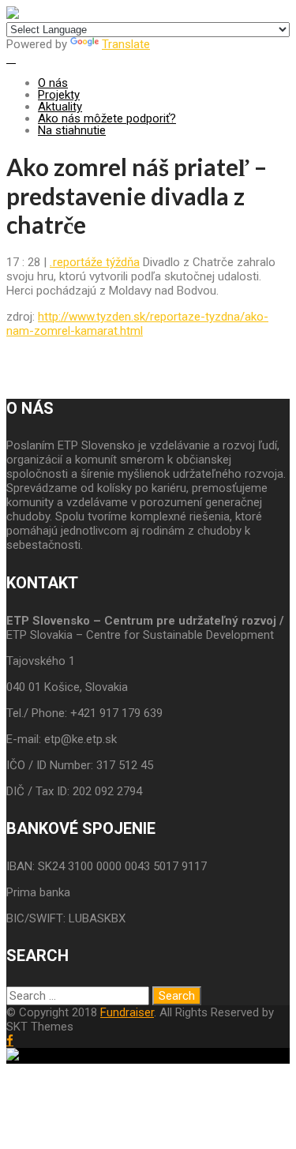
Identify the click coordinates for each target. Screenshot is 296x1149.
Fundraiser (127, 1012)
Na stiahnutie (72, 130)
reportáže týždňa (95, 262)
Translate (126, 44)
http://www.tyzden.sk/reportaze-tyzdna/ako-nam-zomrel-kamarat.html (137, 324)
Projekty (59, 95)
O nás (53, 83)
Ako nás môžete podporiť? (107, 118)
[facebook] (9, 1040)
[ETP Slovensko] (12, 15)
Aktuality (60, 107)
